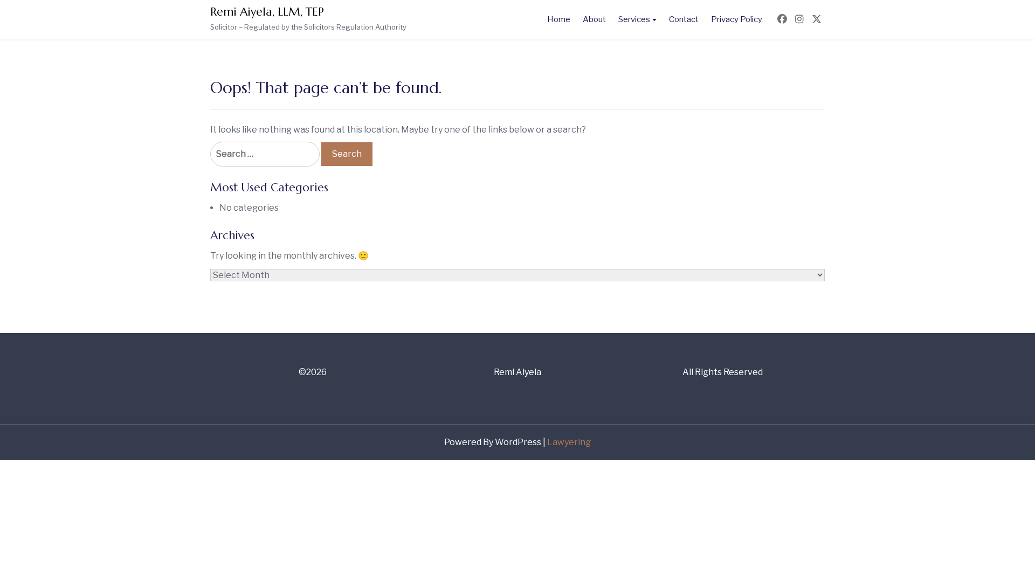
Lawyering (569, 442)
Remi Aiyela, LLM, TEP (267, 12)
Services (634, 19)
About (594, 19)
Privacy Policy (736, 19)
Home (558, 19)
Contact (684, 19)
